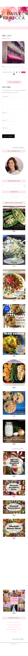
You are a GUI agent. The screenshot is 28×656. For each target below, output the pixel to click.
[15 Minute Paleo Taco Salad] (14, 298)
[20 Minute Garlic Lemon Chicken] (14, 385)
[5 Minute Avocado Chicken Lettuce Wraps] (14, 229)
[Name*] (13, 112)
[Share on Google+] (19, 72)
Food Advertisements (16, 147)
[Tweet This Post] (16, 72)
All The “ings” (14, 631)
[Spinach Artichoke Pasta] (14, 264)
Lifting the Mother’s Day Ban (14, 629)
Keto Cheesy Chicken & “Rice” (14, 624)
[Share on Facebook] (14, 72)
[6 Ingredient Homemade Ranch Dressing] (14, 442)
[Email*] (13, 120)
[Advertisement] (14, 564)
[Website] (13, 128)
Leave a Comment (14, 82)
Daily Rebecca (14, 15)
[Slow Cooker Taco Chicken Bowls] (14, 354)
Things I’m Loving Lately (14, 627)
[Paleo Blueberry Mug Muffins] (14, 414)
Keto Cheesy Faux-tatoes (14, 622)
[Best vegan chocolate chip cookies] (14, 327)
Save (24, 72)
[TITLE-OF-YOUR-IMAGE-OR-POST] (14, 474)
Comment (5, 96)
